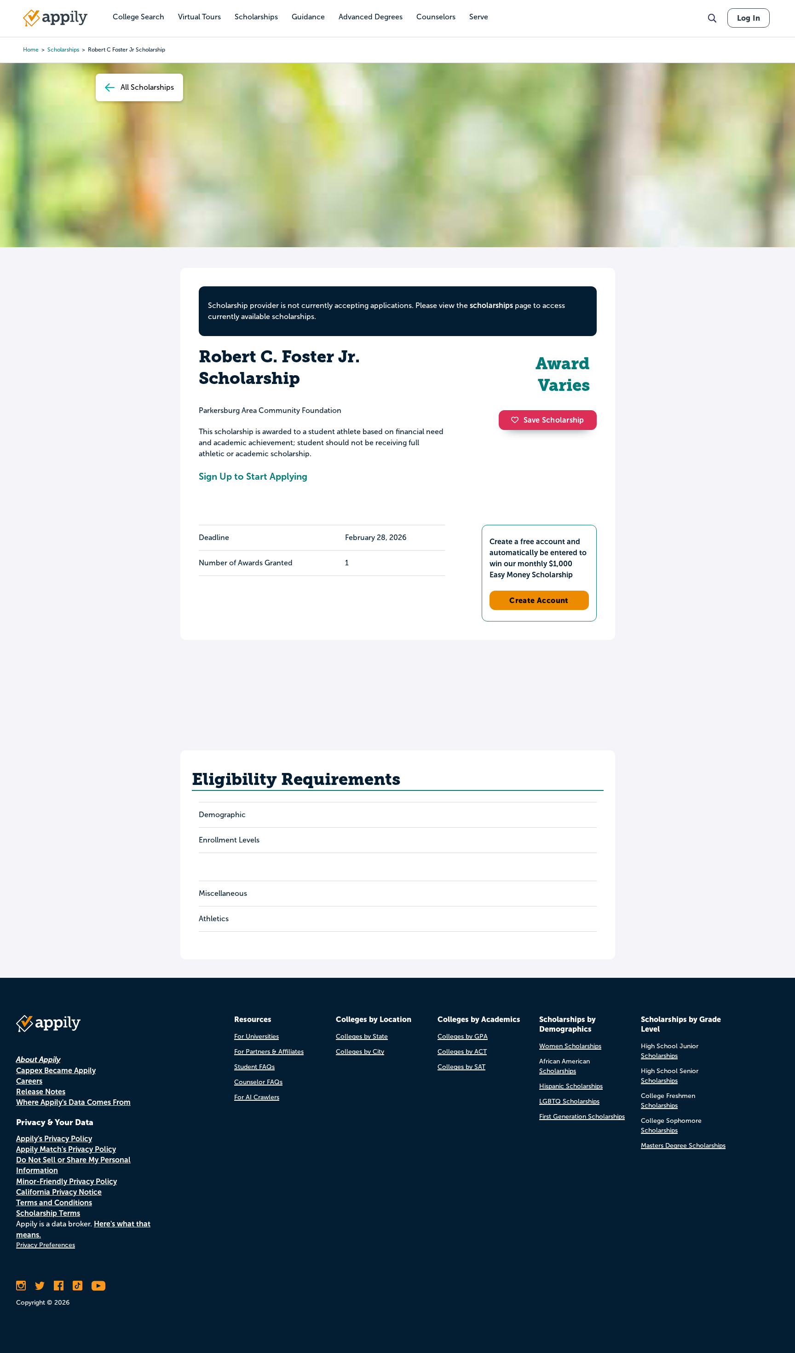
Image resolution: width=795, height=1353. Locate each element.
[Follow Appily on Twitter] (40, 1286)
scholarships (63, 49)
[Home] (55, 18)
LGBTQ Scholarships (569, 1101)
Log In (748, 18)
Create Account (539, 600)
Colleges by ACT (462, 1051)
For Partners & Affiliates (269, 1051)
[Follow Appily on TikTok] (77, 1286)
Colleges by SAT (461, 1066)
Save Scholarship (554, 420)
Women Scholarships (570, 1046)
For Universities (256, 1036)
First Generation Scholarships (582, 1116)
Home (31, 49)
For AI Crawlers (256, 1097)
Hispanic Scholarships (571, 1086)
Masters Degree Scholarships (683, 1145)
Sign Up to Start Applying (253, 476)
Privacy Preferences (45, 1245)
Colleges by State (362, 1036)
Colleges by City (360, 1051)
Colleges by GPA (463, 1036)
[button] (517, 420)
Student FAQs (254, 1066)
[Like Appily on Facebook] (58, 1286)
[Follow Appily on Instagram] (21, 1286)
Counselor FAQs (258, 1082)
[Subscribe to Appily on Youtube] (98, 1286)
